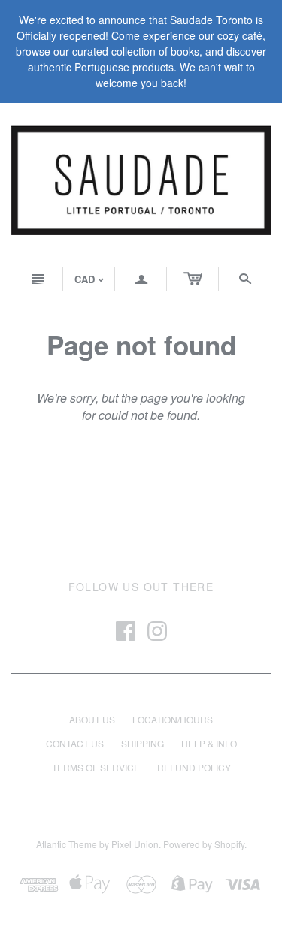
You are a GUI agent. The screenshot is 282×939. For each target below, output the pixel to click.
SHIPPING (142, 743)
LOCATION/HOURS (172, 719)
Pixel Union (135, 844)
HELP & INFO (209, 743)
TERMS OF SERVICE (96, 767)
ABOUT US (92, 719)
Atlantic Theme (66, 844)
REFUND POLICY (194, 767)
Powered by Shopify (203, 844)
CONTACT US (75, 743)
